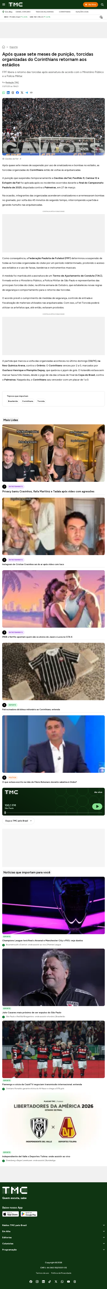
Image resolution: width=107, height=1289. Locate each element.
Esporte (14, 47)
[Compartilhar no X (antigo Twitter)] (22, 92)
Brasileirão (13, 401)
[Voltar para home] (3, 47)
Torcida (41, 401)
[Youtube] (68, 1281)
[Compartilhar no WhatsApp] (3, 92)
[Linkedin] (43, 1281)
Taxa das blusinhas (45, 12)
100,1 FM (10, 805)
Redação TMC (12, 82)
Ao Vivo (92, 4)
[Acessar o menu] (3, 5)
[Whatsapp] (62, 1281)
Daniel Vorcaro (23, 12)
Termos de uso (42, 1273)
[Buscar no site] (102, 4)
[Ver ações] (101, 17)
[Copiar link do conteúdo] (31, 92)
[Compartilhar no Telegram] (26, 92)
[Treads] (74, 1281)
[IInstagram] (37, 1281)
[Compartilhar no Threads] (12, 92)
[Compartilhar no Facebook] (17, 92)
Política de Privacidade (61, 1273)
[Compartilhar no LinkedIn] (8, 92)
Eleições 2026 (82, 12)
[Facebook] (31, 1281)
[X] (56, 1281)
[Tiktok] (49, 1281)
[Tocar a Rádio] (97, 806)
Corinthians (64, 12)
